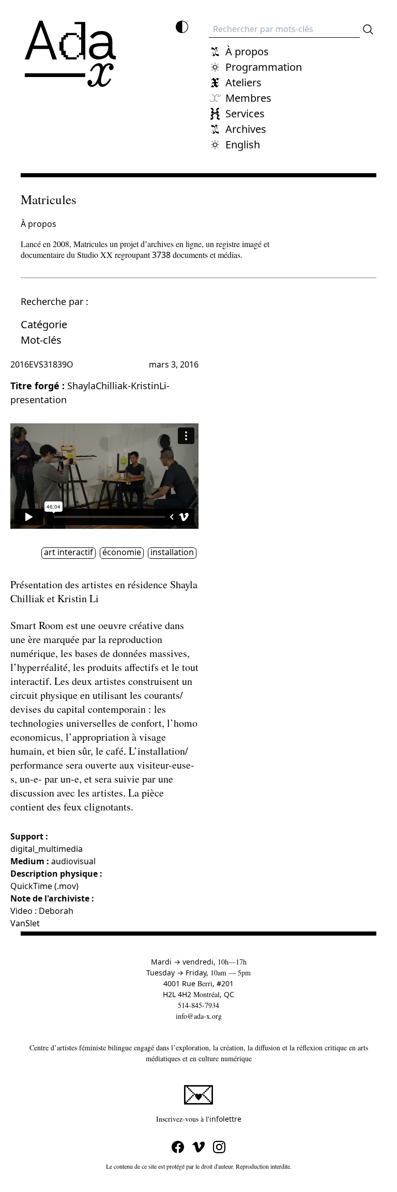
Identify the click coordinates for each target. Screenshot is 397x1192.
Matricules (49, 199)
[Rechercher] (368, 29)
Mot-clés (41, 340)
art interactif (68, 552)
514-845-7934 (198, 1005)
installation (172, 552)
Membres (248, 98)
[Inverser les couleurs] (182, 27)
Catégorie (44, 324)
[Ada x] (70, 54)
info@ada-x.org (199, 1016)
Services (245, 113)
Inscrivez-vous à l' (260, 1118)
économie (121, 552)
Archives (245, 129)
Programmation (263, 67)
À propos (247, 51)
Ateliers (243, 82)
